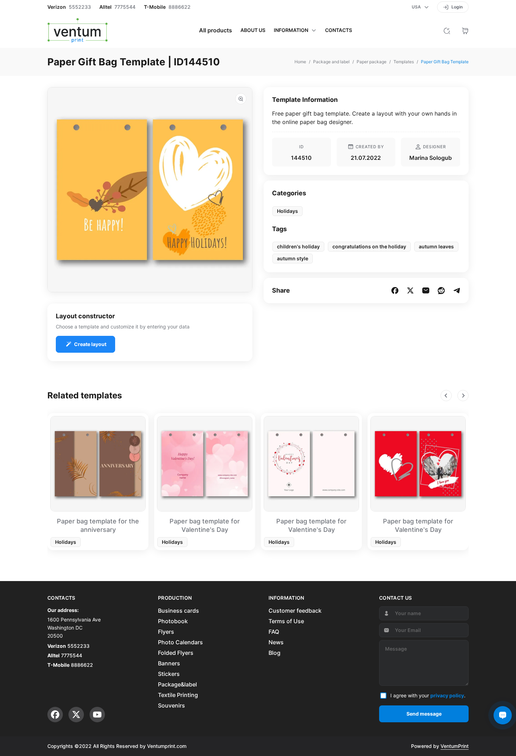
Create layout (90, 344)
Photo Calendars (180, 642)
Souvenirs (171, 705)
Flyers (166, 631)
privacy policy (447, 695)
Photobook (173, 621)
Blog (274, 652)
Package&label (177, 684)
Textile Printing (178, 694)
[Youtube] (97, 714)
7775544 (124, 7)
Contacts (338, 30)
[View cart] (465, 30)
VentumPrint (455, 746)
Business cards (178, 610)
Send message (424, 714)
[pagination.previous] (446, 395)
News (276, 642)
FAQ (274, 631)
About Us (252, 30)
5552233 (80, 7)
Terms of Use (286, 621)
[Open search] (446, 30)
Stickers (169, 673)
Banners (169, 663)
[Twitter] (76, 714)
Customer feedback (295, 610)
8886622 (179, 7)
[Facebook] (55, 714)
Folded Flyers (175, 652)
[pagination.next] (463, 395)
